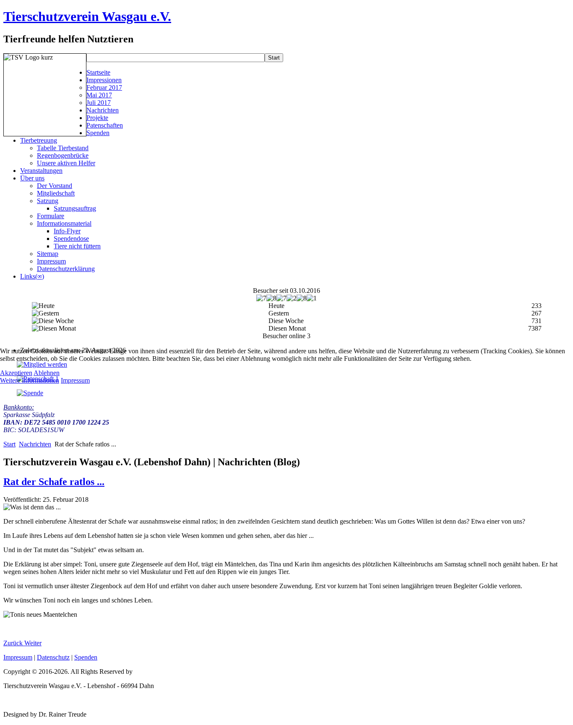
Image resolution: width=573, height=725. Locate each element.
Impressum (75, 380)
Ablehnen (47, 372)
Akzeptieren (16, 372)
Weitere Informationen (29, 380)
